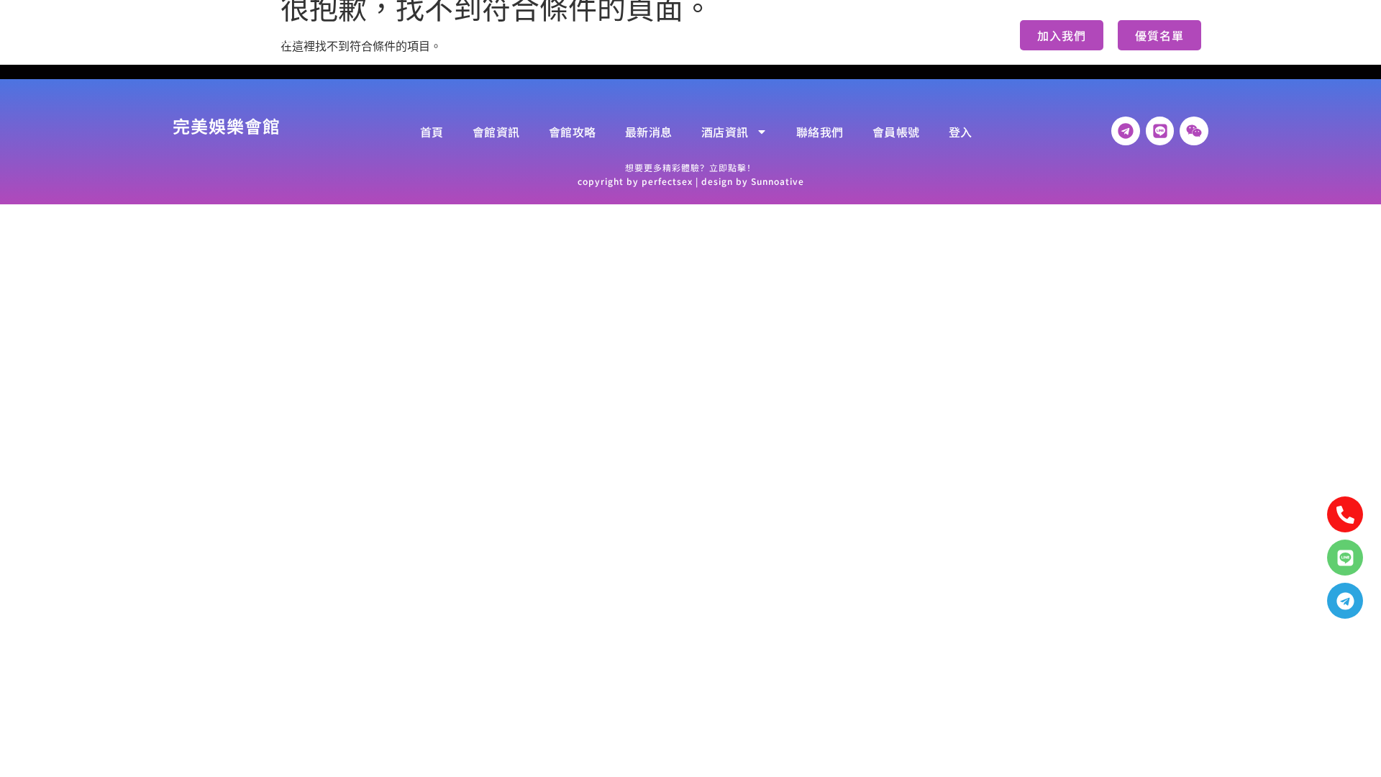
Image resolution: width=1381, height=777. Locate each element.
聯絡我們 (772, 35)
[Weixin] (1194, 131)
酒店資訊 (676, 35)
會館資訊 (443, 35)
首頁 (377, 35)
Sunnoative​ (777, 181)
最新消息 (598, 35)
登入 (915, 35)
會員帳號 (850, 35)
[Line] (1345, 558)
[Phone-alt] (1345, 514)
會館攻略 (520, 35)
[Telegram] (1345, 601)
